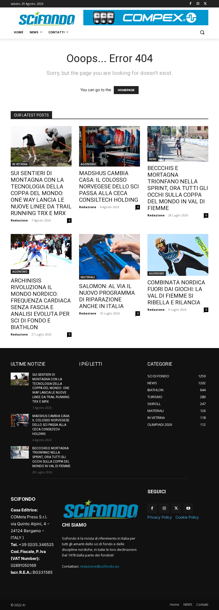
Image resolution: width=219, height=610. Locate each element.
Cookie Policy (187, 517)
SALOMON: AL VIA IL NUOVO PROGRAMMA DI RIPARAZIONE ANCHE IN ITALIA (107, 296)
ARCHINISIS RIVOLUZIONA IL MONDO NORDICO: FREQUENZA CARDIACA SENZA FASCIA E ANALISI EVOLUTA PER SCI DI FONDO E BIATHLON (41, 303)
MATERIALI (88, 277)
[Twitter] (205, 4)
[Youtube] (188, 508)
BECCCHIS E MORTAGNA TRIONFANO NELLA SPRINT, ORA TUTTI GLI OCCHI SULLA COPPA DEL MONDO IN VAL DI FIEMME (177, 188)
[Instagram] (198, 4)
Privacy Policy (159, 517)
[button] (202, 32)
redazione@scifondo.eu (99, 566)
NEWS (153, 159)
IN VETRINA (20, 164)
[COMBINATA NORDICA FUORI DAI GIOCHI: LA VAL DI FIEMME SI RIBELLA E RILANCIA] (177, 255)
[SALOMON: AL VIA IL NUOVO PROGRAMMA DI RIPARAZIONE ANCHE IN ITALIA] (109, 257)
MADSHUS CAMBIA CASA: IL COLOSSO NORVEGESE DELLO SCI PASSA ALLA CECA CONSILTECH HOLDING (109, 186)
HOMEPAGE (126, 90)
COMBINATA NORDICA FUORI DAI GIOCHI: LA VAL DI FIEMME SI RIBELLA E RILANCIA (176, 292)
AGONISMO (88, 164)
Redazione (19, 220)
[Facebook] (190, 4)
